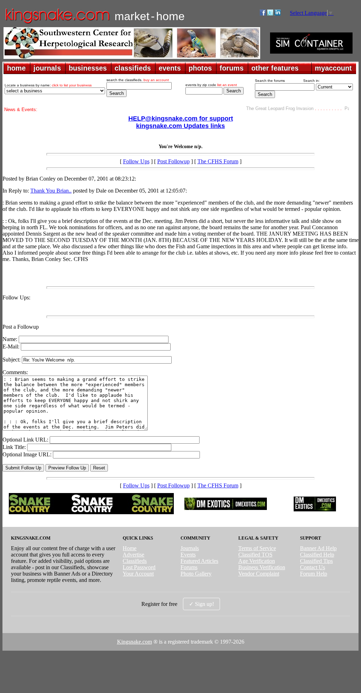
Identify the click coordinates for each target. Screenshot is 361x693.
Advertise (133, 555)
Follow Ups (136, 161)
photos (200, 68)
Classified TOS (255, 555)
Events (188, 555)
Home (129, 548)
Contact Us (312, 567)
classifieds (133, 68)
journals (47, 68)
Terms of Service (257, 548)
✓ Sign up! (201, 604)
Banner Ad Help (318, 548)
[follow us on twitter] (270, 14)
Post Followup (173, 161)
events (170, 68)
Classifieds (135, 561)
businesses (88, 68)
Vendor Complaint (258, 574)
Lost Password (139, 567)
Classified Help (317, 555)
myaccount (333, 68)
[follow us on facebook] (263, 14)
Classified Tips (316, 561)
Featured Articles (199, 561)
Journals (189, 548)
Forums (188, 567)
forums (232, 68)
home (16, 68)
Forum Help (313, 574)
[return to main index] (57, 23)
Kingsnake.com (134, 642)
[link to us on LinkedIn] (278, 14)
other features (275, 68)
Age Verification (256, 561)
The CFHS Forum (217, 161)
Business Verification (261, 567)
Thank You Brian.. (51, 191)
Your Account (138, 574)
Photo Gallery (196, 574)
